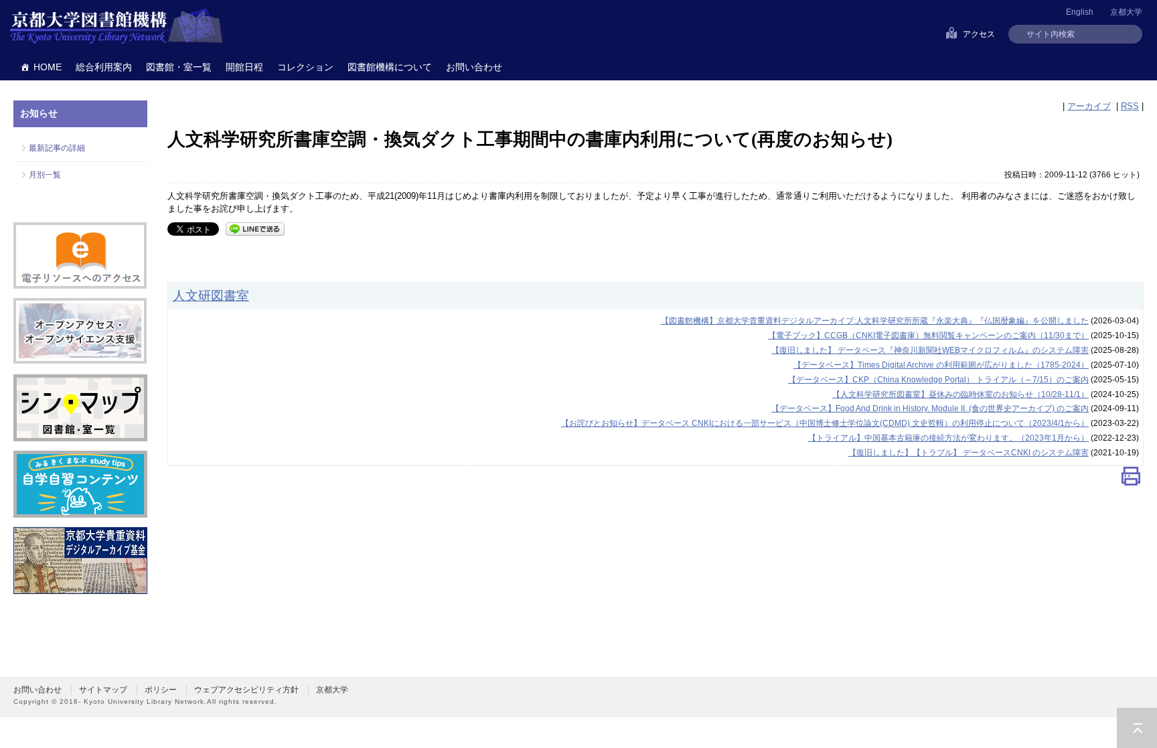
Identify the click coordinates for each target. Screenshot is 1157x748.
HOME (47, 67)
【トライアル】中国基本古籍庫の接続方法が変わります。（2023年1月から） (948, 438)
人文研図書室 (211, 295)
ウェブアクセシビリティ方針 (246, 689)
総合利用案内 (104, 67)
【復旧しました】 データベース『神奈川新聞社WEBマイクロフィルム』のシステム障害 (930, 350)
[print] (1131, 479)
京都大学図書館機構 (116, 27)
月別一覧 (45, 174)
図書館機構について (390, 67)
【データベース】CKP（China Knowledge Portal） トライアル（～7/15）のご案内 (938, 379)
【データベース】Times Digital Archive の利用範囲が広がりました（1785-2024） (941, 365)
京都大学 (1126, 12)
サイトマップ (103, 689)
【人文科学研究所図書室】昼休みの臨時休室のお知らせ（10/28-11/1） (960, 394)
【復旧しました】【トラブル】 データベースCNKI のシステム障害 (968, 452)
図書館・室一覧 (179, 67)
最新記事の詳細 (57, 148)
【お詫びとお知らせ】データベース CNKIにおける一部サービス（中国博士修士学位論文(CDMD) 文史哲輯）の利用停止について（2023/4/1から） (825, 423)
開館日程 (244, 67)
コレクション (305, 67)
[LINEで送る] (255, 228)
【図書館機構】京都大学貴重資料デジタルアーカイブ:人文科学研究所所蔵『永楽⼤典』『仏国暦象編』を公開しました (875, 320)
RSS (1130, 106)
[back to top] (1137, 728)
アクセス (979, 34)
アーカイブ (1089, 106)
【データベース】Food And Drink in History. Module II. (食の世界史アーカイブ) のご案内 (930, 408)
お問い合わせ (474, 67)
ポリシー (161, 689)
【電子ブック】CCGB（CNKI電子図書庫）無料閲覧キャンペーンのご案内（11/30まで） (928, 335)
